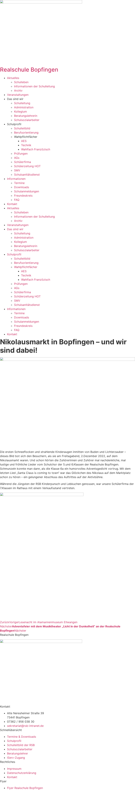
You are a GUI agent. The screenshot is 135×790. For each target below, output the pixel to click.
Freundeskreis (23, 195)
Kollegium (20, 111)
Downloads (21, 187)
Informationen (16, 178)
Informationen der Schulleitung (34, 86)
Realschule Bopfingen (29, 69)
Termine (19, 183)
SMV (17, 170)
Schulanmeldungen (26, 191)
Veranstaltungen (17, 94)
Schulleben (21, 82)
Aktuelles (13, 78)
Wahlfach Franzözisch (35, 149)
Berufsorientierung (26, 132)
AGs (16, 157)
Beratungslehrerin (25, 115)
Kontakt (12, 204)
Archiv (18, 90)
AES (24, 141)
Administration (23, 107)
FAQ (16, 199)
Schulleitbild (22, 128)
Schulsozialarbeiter (26, 120)
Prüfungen (21, 153)
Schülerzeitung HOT (27, 166)
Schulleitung (22, 103)
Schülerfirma (22, 162)
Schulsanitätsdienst (27, 174)
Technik (26, 145)
